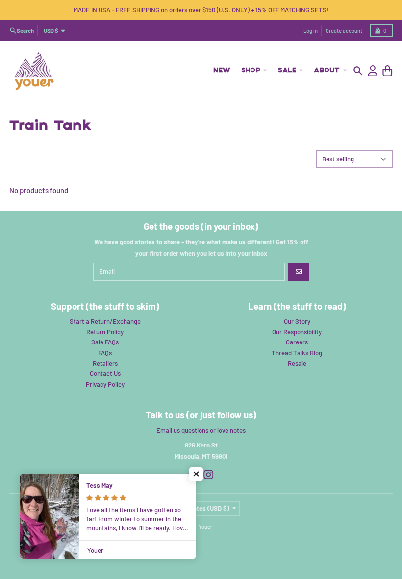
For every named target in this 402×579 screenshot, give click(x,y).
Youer (205, 527)
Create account (344, 30)
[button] (196, 474)
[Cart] (387, 71)
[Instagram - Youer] (208, 474)
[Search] (358, 71)
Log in (310, 30)
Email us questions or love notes (201, 430)
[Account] (372, 71)
